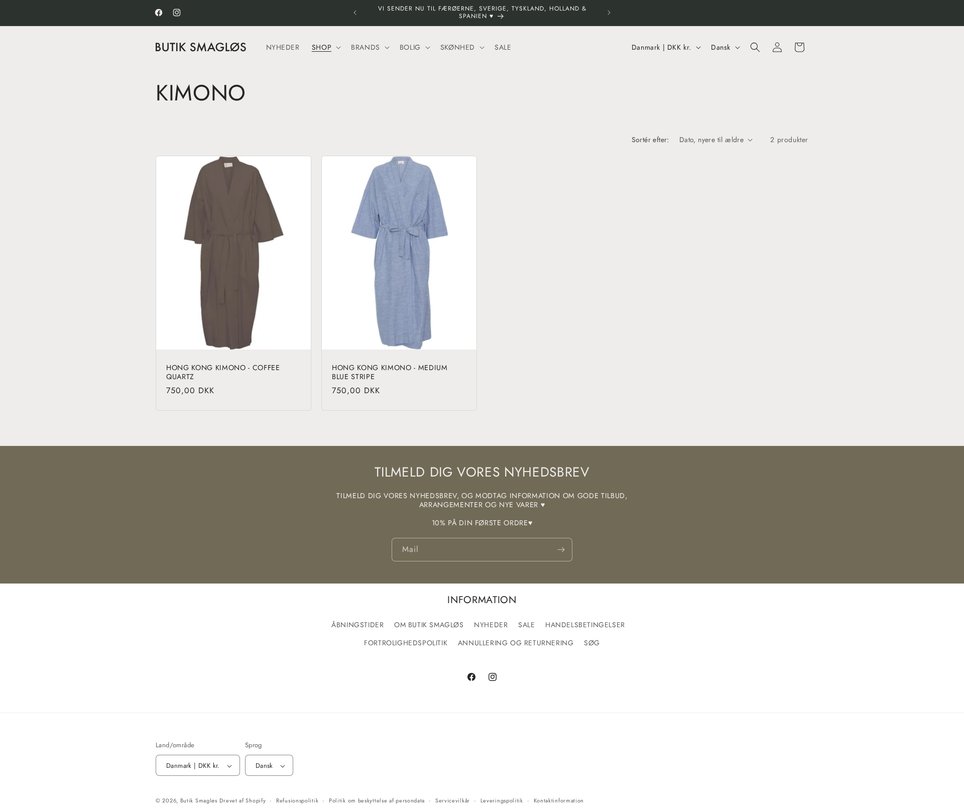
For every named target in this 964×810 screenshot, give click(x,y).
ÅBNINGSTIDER (357, 625)
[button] (325, 46)
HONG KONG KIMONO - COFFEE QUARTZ (223, 372)
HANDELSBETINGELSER (585, 625)
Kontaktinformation (559, 800)
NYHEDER (491, 625)
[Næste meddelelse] (609, 12)
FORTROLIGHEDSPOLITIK (405, 642)
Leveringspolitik (501, 800)
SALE (526, 625)
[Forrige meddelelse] (355, 12)
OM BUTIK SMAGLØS (429, 625)
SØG (592, 642)
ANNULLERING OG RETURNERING (516, 642)
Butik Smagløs (198, 801)
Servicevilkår (452, 800)
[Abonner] (561, 549)
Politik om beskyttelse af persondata (377, 800)
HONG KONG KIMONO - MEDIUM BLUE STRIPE (390, 372)
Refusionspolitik (297, 800)
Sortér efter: (650, 140)
